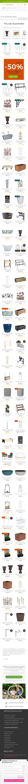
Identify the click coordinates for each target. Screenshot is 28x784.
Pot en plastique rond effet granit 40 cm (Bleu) (7, 479)
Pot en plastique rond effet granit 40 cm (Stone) (20, 479)
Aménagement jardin (10, 16)
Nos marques (8, 740)
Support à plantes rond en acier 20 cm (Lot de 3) (7, 527)
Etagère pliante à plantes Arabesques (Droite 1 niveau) (7, 511)
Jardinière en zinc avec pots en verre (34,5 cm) (20, 125)
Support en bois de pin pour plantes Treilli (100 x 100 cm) (7, 350)
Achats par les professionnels (11, 720)
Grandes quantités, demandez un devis (14, 722)
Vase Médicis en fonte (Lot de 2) (7, 575)
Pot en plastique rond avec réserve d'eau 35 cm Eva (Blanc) (20, 206)
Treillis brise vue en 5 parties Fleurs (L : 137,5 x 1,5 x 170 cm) (20, 302)
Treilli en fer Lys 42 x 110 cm (20, 494)
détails (4, 763)
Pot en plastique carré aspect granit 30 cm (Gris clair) (7, 398)
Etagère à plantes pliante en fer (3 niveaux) (20, 270)
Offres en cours (8, 733)
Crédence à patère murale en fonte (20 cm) (20, 110)
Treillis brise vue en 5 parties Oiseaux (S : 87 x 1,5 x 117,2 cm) (7, 607)
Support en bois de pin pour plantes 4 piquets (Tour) (7, 366)
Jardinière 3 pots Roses (7, 237)
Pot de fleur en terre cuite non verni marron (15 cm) (20, 623)
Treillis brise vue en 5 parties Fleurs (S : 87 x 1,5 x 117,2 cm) (7, 110)
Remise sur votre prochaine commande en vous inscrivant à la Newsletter (14, 667)
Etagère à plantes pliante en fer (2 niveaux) (20, 93)
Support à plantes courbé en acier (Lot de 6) (20, 639)
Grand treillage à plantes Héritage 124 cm (20, 430)
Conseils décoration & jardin (11, 744)
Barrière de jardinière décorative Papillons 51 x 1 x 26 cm (7, 302)
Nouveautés (7, 738)
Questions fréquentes (10, 717)
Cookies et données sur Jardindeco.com (9, 761)
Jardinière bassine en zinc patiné (7, 253)
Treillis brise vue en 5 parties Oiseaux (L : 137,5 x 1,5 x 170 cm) (7, 158)
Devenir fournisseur (9, 746)
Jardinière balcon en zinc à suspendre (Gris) (7, 141)
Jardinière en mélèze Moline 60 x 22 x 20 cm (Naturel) (20, 318)
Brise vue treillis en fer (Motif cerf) (20, 446)
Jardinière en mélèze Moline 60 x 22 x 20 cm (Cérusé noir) (20, 334)
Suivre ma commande (10, 715)
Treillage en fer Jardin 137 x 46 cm (20, 382)
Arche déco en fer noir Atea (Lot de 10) (20, 53)
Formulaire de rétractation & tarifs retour (14, 718)
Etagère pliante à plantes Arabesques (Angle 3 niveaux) (20, 142)
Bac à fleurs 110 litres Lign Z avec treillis (7, 382)
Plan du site (7, 747)
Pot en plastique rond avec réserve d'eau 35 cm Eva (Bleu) (7, 334)
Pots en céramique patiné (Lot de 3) (20, 350)
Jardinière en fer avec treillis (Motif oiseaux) (7, 559)
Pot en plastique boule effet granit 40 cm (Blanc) (20, 463)
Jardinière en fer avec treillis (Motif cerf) (20, 559)
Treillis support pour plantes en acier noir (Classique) (20, 511)
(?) (12, 766)
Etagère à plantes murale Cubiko (7, 414)
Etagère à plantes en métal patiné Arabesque (20, 414)
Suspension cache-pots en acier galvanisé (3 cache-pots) (7, 430)
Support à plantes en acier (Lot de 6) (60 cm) (7, 639)
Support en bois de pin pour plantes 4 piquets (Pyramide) (20, 591)
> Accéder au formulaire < (11, 756)
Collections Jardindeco (10, 742)
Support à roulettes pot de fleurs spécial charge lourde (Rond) (7, 174)
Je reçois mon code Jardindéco (14, 677)
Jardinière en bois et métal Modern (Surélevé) (7, 270)
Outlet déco (7, 737)
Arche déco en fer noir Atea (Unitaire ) (7, 53)
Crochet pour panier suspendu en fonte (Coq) (20, 366)
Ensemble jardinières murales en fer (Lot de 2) (20, 254)
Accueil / (3, 16)
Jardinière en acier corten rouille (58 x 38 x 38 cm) (20, 543)
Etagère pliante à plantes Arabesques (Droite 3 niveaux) (20, 190)
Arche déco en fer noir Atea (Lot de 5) (7, 93)
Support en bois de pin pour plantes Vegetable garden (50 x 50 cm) (20, 607)
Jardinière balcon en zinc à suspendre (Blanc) (20, 527)
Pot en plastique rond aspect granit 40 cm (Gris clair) (20, 398)
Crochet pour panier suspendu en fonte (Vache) (20, 222)
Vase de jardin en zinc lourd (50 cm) (7, 189)
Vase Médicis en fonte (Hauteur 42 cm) (7, 125)
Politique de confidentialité (11, 724)
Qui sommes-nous (9, 731)
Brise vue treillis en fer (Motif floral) (7, 205)
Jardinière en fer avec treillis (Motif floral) (7, 543)
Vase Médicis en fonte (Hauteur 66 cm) (20, 575)
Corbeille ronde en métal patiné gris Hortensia (7, 222)
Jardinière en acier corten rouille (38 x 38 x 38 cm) (7, 591)
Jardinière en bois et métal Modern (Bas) (7, 446)
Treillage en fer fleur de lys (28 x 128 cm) (7, 286)
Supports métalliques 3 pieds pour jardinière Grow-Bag (7, 495)
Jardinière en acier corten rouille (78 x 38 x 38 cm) (20, 174)
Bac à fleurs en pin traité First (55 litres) (20, 286)
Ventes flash (7, 735)
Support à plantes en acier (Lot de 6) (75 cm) (7, 623)
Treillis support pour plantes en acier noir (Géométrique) (20, 158)
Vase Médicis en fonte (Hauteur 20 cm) (20, 237)
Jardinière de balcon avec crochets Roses (7, 318)
